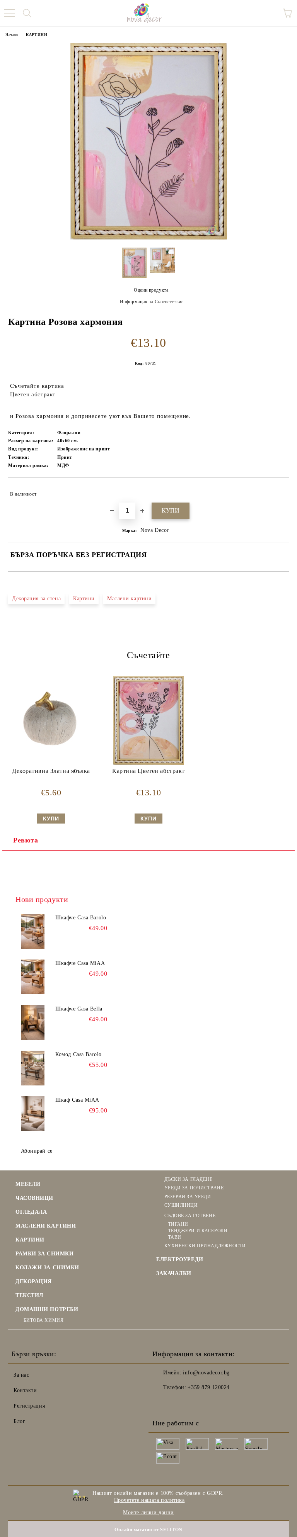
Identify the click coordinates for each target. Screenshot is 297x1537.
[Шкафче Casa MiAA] (32, 977)
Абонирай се (37, 1151)
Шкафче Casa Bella (78, 1009)
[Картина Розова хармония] (148, 238)
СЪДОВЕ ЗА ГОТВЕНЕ (189, 1215)
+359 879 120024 (208, 1387)
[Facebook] (162, 1403)
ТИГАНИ (178, 1224)
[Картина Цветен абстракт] (148, 763)
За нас (21, 1375)
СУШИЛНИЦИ (181, 1205)
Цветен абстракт (33, 394)
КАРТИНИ (36, 34)
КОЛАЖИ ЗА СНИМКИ (47, 1267)
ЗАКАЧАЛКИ (173, 1273)
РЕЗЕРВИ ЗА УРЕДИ (187, 1196)
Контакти (25, 1390)
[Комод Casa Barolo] (32, 1068)
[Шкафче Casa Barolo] (32, 931)
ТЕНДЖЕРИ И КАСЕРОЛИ (197, 1230)
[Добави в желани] (277, 490)
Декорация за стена (36, 598)
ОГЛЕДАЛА (31, 1212)
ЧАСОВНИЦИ (34, 1198)
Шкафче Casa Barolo (80, 918)
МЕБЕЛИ (27, 1184)
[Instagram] (179, 1403)
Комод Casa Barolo (78, 1054)
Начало (11, 34)
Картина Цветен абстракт (148, 771)
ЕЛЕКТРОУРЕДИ (179, 1259)
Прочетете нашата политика (149, 1500)
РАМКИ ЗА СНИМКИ (44, 1254)
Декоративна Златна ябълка (51, 771)
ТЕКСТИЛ (29, 1295)
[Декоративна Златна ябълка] (51, 763)
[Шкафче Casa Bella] (32, 1022)
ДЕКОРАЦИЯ (33, 1281)
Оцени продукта (151, 290)
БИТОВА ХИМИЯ (43, 1320)
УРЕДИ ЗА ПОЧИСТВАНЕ (194, 1188)
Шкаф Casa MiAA (77, 1100)
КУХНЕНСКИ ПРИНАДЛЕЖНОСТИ (205, 1245)
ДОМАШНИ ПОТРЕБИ (46, 1309)
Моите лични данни (148, 1512)
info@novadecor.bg (206, 1373)
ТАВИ (174, 1237)
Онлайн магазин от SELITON (148, 1529)
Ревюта (25, 840)
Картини (84, 598)
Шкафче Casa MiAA (80, 963)
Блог (19, 1421)
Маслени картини (129, 598)
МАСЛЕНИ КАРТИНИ (45, 1226)
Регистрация (29, 1406)
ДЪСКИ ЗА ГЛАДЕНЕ (188, 1179)
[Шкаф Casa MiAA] (32, 1113)
